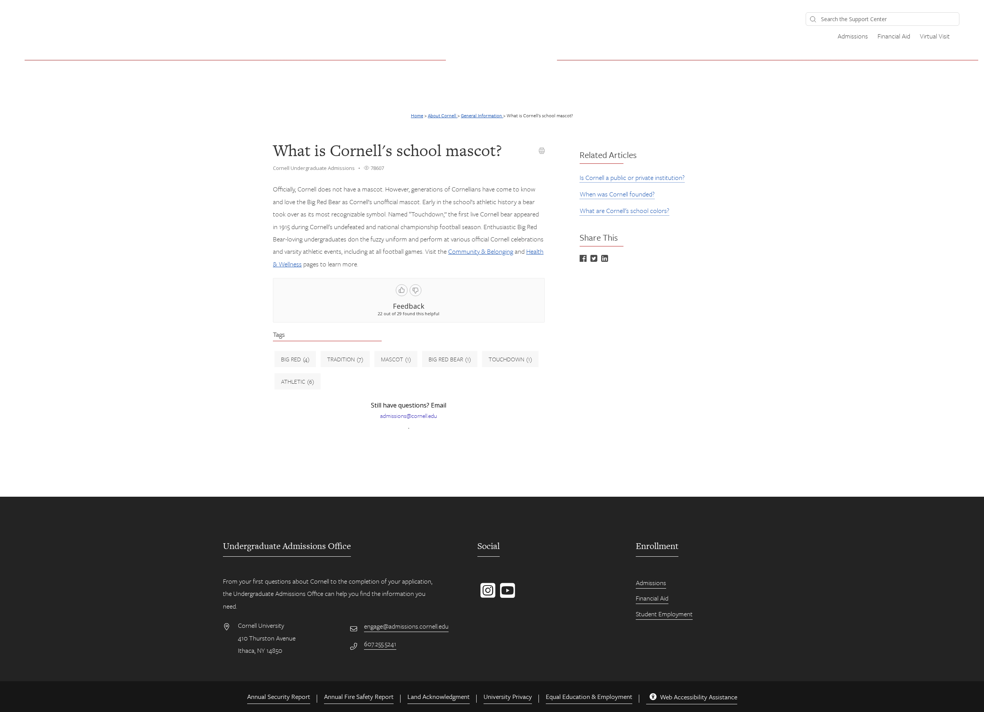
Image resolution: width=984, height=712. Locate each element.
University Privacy (508, 696)
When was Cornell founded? (617, 194)
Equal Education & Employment (589, 696)
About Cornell (442, 115)
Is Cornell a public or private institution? (632, 177)
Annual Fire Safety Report (359, 696)
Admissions (853, 36)
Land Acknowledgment (438, 696)
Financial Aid (894, 36)
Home (417, 115)
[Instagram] (486, 594)
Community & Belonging (480, 251)
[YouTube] (506, 594)
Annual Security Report (278, 696)
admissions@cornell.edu (408, 415)
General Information (482, 115)
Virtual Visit (935, 36)
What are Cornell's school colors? (624, 210)
